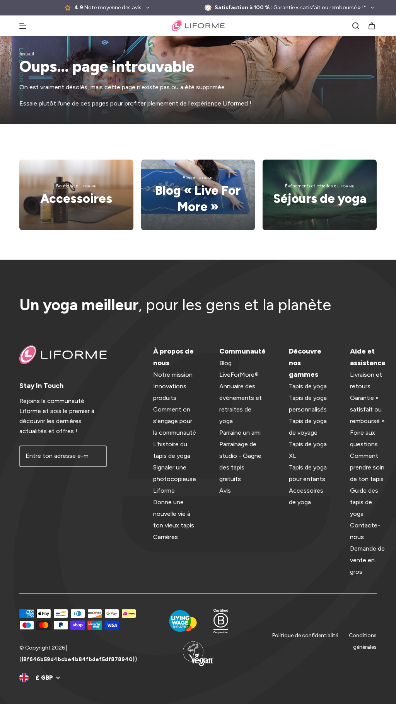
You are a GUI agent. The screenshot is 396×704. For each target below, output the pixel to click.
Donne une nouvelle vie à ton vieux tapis (173, 513)
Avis (225, 490)
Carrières (165, 537)
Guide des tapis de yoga (364, 502)
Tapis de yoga (308, 386)
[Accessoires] (76, 195)
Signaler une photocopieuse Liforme (174, 479)
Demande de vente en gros (367, 560)
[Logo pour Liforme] (198, 25)
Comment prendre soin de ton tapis (367, 467)
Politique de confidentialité (305, 635)
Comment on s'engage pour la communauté (174, 421)
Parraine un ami (240, 432)
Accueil (26, 53)
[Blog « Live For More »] (198, 195)
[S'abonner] (96, 456)
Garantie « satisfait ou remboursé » (367, 409)
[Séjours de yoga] (320, 195)
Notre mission (173, 374)
